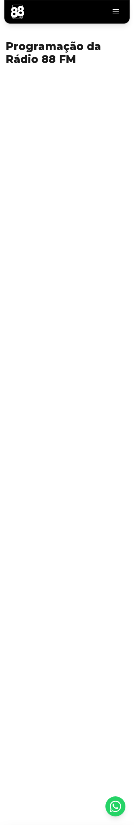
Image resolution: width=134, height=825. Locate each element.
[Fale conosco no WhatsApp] (115, 806)
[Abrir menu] (116, 12)
